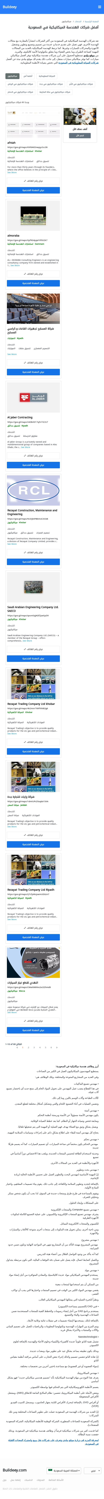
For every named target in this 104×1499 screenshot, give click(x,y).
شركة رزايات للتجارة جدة (20, 797)
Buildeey (10, 7)
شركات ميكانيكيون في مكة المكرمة (55, 92)
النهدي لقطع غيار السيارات (22, 983)
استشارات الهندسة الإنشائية (20, 151)
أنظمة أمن (28, 76)
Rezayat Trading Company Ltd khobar (31, 704)
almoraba (13, 236)
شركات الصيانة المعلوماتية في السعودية (78, 62)
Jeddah (23, 805)
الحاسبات (29, 1480)
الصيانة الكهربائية (15, 712)
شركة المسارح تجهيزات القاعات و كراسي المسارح (30, 331)
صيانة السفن (13, 805)
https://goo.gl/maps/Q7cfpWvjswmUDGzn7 (28, 894)
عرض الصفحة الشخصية (33, 190)
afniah (11, 143)
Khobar (38, 151)
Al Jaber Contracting (19, 418)
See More (12, 172)
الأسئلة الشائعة (56, 1480)
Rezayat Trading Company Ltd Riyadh (30, 890)
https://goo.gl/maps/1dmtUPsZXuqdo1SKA (27, 801)
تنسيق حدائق (13, 426)
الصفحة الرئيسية (92, 21)
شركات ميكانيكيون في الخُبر (81, 84)
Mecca (22, 991)
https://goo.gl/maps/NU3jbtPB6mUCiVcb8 (27, 519)
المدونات (41, 1480)
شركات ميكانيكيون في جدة (51, 84)
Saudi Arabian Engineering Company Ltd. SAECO (32, 609)
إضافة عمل (15, 1480)
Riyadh (20, 338)
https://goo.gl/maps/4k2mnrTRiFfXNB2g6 (27, 708)
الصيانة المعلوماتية (47, 76)
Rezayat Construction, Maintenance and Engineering (32, 512)
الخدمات (78, 21)
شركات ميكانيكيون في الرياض (20, 84)
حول (4, 1480)
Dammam (39, 244)
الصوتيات (11, 338)
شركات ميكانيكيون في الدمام (20, 92)
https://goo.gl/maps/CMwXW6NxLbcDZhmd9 (29, 987)
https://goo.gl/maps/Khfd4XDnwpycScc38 (27, 147)
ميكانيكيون (12, 76)
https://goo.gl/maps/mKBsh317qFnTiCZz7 (27, 422)
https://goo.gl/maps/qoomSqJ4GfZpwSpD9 (28, 616)
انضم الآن (80, 135)
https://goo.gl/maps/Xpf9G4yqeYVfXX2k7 (27, 240)
